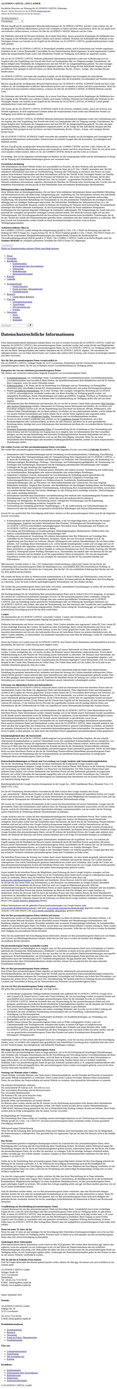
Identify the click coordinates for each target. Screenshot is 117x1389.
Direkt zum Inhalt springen (47, 248)
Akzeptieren (7, 246)
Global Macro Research (23, 297)
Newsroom (12, 312)
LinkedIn (11, 279)
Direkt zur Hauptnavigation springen (18, 248)
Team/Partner (19, 304)
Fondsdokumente (20, 291)
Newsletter (12, 258)
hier (71, 958)
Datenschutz (18, 269)
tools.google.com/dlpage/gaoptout (16, 880)
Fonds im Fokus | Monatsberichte (28, 289)
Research (11, 294)
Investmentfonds (14, 284)
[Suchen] (30, 325)
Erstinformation (20, 263)
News (15, 315)
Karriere (16, 309)
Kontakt (10, 276)
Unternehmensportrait (22, 302)
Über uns (11, 299)
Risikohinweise (19, 271)
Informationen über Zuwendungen (28, 266)
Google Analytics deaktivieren (26, 900)
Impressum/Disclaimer (23, 274)
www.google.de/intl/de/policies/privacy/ (19, 908)
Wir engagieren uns (21, 307)
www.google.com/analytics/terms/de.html (65, 908)
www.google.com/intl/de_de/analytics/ (49, 910)
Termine (16, 317)
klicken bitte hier (43, 11)
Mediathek (17, 320)
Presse (10, 256)
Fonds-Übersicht (20, 286)
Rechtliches (12, 261)
